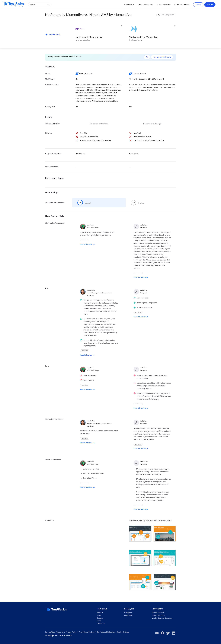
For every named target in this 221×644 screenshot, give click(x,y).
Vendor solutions (144, 5)
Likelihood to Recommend (54, 203)
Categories (128, 5)
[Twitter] (168, 633)
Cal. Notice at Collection (106, 632)
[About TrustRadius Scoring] (77, 74)
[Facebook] (162, 633)
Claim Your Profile (158, 615)
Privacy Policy (71, 632)
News (99, 621)
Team (99, 615)
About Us (100, 613)
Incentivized (85, 240)
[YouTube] (157, 633)
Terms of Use (50, 632)
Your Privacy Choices (86, 632)
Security (60, 632)
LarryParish (90, 225)
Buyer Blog (128, 615)
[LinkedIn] (173, 633)
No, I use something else (162, 57)
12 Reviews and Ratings (83, 40)
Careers (100, 618)
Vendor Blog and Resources (162, 618)
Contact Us (101, 624)
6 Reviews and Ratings (135, 40)
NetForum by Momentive (89, 37)
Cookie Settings (123, 632)
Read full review (86, 244)
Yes (147, 57)
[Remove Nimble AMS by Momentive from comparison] (175, 26)
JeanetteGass (91, 290)
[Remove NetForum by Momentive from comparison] (121, 26)
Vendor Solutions (158, 613)
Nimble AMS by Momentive (143, 37)
